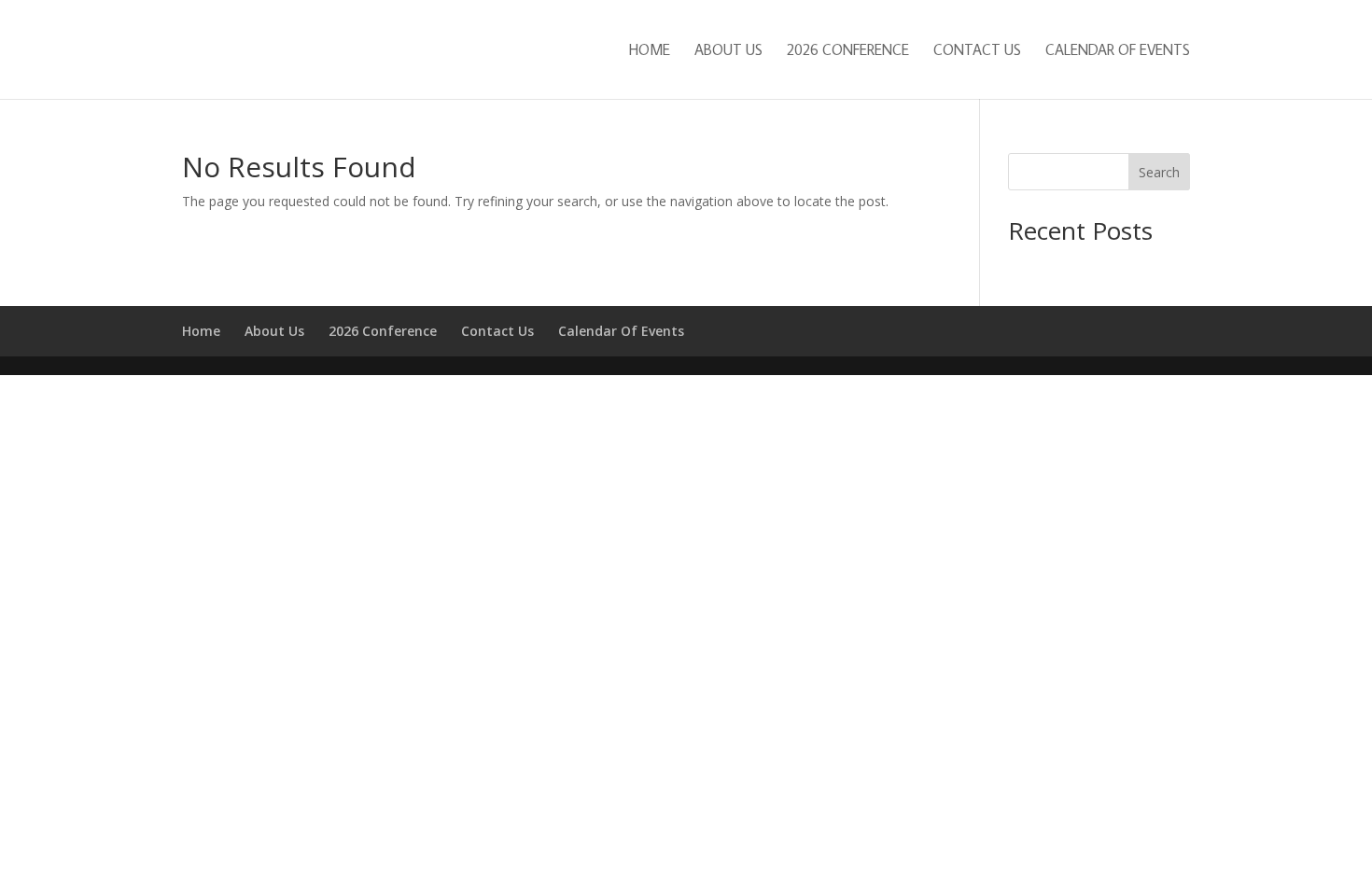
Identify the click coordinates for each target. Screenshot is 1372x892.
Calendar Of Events (1117, 51)
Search (1159, 172)
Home (649, 51)
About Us (728, 51)
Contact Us (977, 51)
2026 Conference (848, 51)
